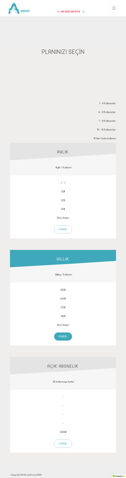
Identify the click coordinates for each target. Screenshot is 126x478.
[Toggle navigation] (114, 8)
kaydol (63, 229)
